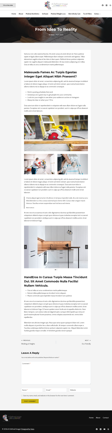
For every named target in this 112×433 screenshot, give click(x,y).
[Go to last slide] (25, 247)
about (21, 14)
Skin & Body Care (74, 14)
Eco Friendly (86, 342)
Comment (26, 364)
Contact (106, 418)
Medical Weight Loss (58, 14)
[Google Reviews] (110, 5)
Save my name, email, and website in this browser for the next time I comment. (48, 396)
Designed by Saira (27, 429)
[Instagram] (106, 5)
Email (48, 390)
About (98, 418)
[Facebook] (102, 5)
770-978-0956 (8, 5)
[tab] (55, 269)
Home (14, 14)
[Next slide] (86, 247)
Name (25, 390)
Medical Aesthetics (32, 14)
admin (52, 35)
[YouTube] (104, 429)
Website (73, 390)
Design (56, 24)
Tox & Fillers (87, 14)
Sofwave (45, 14)
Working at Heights (28, 342)
